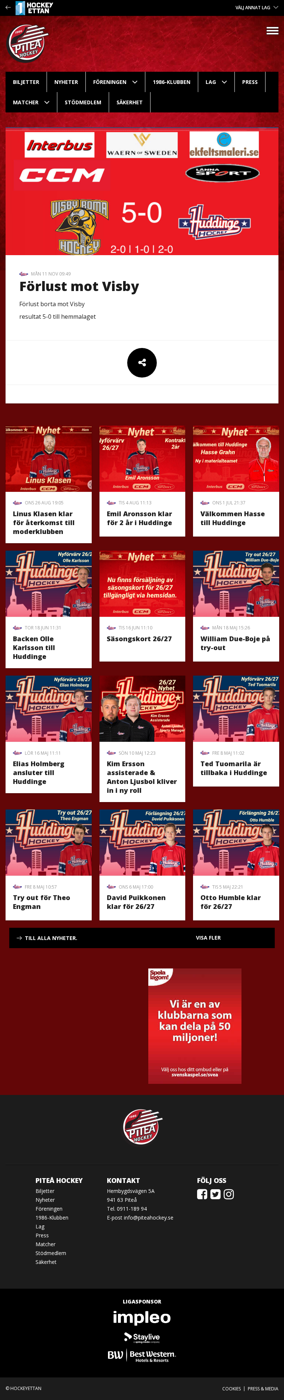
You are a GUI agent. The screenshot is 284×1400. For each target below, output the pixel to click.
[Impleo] (142, 1318)
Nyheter (66, 81)
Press (250, 81)
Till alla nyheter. (51, 937)
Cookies (231, 1389)
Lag (211, 81)
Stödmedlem (83, 102)
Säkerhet (129, 102)
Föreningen (109, 81)
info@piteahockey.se (148, 1217)
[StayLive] (142, 1336)
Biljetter (26, 81)
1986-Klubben (171, 81)
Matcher (25, 102)
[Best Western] (142, 1355)
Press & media (263, 1389)
